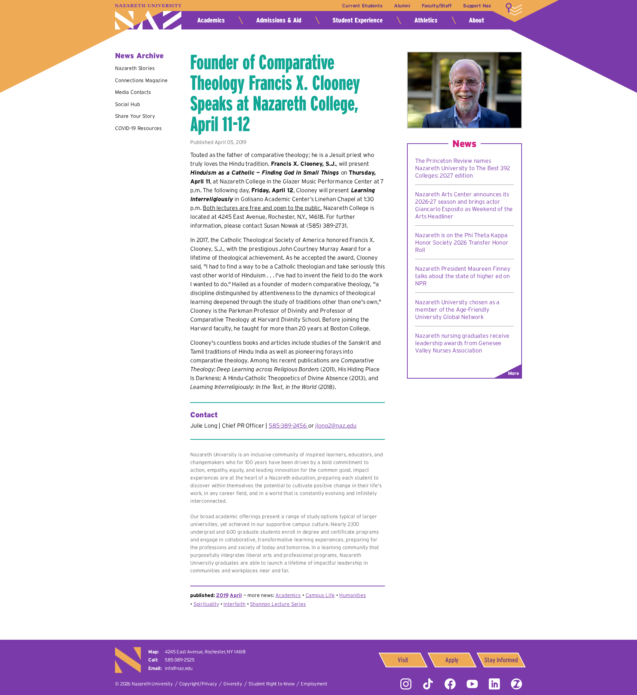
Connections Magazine (141, 80)
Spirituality (206, 604)
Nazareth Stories (134, 68)
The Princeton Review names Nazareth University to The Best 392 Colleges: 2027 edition (462, 168)
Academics (211, 20)
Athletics (426, 20)
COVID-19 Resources (138, 128)
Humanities (352, 595)
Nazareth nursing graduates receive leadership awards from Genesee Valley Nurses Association (462, 343)
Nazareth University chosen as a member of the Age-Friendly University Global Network (457, 309)
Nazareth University (148, 16)
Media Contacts (133, 92)
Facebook (450, 683)
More (514, 9)
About (476, 20)
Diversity (232, 684)
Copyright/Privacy (198, 684)
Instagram (405, 683)
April (235, 595)
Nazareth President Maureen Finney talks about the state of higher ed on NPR (463, 276)
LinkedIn (494, 683)
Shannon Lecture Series (278, 604)
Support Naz (477, 5)
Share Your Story (134, 116)
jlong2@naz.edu (335, 425)
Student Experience (358, 20)
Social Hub (127, 104)
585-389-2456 (288, 425)
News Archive (139, 56)
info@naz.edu (178, 668)
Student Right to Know (271, 684)
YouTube (472, 683)
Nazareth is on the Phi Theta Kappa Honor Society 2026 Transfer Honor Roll (461, 242)
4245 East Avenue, (205, 651)
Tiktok (428, 683)
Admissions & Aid (278, 20)
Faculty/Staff (437, 5)
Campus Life (320, 595)
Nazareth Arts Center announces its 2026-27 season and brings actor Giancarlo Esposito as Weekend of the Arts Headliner (464, 205)
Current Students (362, 5)
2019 (222, 595)
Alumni (402, 5)
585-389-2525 (180, 660)
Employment (314, 684)
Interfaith (234, 604)
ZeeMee (516, 683)
